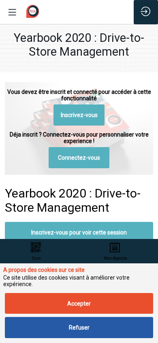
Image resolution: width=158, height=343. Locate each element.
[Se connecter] (146, 12)
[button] (79, 115)
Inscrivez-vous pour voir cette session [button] (79, 232)
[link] (36, 251)
